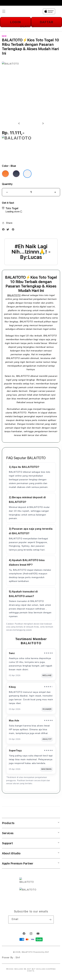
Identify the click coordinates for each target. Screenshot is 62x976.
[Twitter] (8, 230)
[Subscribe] (50, 919)
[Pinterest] (14, 230)
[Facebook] (4, 230)
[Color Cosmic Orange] (5, 173)
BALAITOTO (14, 295)
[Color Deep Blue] (16, 173)
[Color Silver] (27, 173)
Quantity (7, 184)
